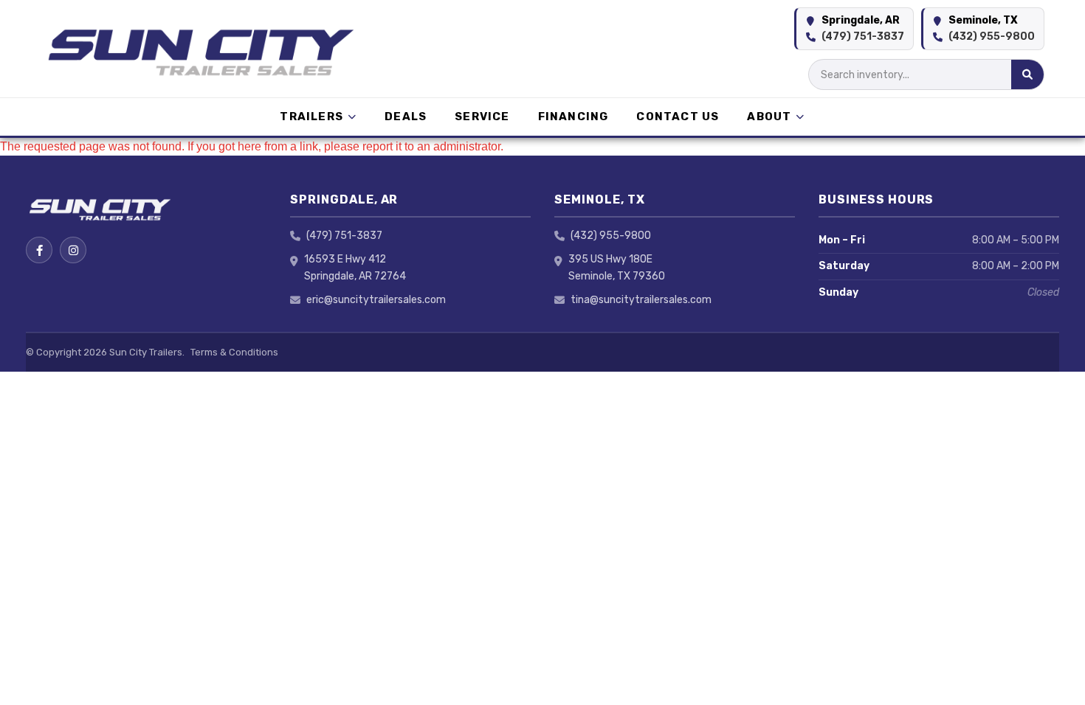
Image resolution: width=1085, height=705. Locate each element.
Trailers (311, 116)
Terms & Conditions (234, 352)
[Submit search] (1027, 74)
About (769, 116)
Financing (573, 116)
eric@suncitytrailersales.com (376, 300)
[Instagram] (73, 250)
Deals (406, 116)
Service (482, 116)
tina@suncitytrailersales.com (641, 300)
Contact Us (677, 116)
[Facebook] (39, 250)
